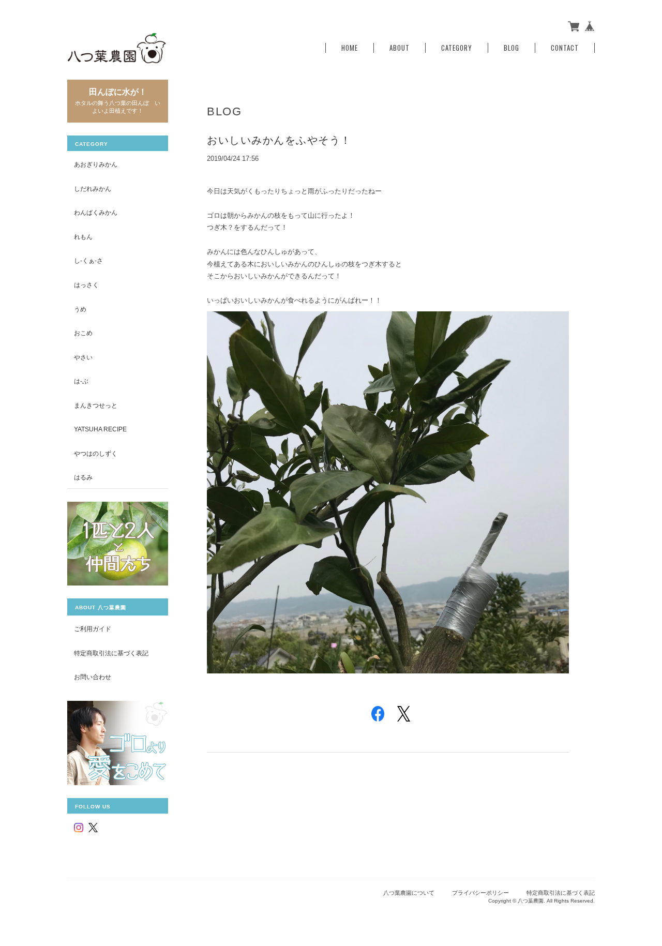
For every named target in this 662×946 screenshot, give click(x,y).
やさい (83, 357)
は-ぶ (81, 381)
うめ (80, 309)
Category (456, 48)
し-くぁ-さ (88, 260)
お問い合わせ (92, 676)
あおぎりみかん (95, 164)
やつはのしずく (95, 453)
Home (349, 48)
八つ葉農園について (408, 893)
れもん (83, 236)
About (399, 48)
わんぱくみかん (95, 212)
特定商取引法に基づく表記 (111, 653)
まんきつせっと (95, 405)
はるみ (83, 477)
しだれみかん (92, 188)
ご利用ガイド (92, 628)
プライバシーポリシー (480, 893)
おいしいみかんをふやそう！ (279, 140)
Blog (511, 48)
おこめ (83, 332)
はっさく (86, 284)
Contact (565, 48)
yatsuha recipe (100, 429)
